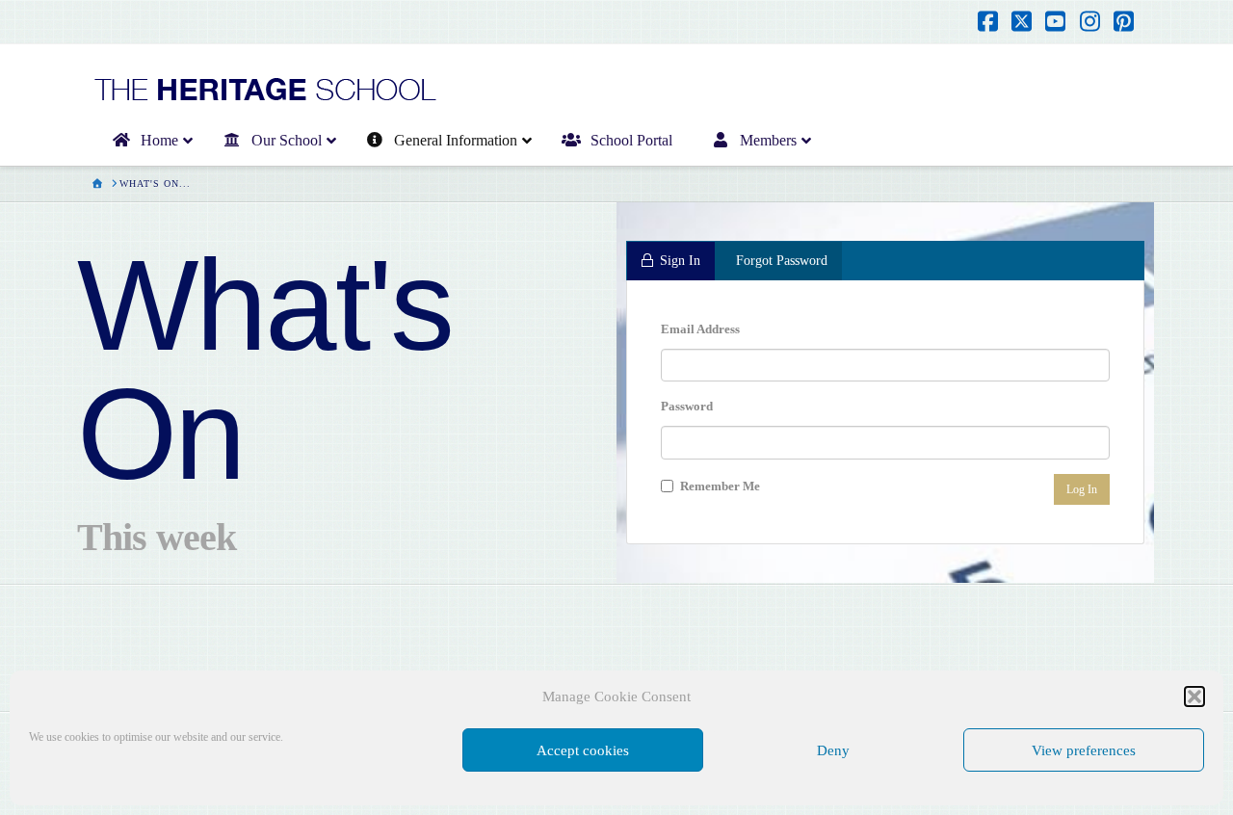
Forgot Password (781, 260)
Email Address (700, 329)
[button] (1194, 696)
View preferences (1084, 750)
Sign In (680, 260)
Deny (833, 750)
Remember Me (718, 486)
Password (687, 406)
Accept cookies (583, 750)
